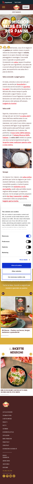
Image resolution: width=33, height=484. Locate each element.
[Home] (17, 7)
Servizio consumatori (6, 456)
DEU (8, 471)
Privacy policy (6, 442)
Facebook (4, 476)
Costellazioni (6, 435)
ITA (3, 471)
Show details (24, 259)
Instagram (7, 476)
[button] (26, 7)
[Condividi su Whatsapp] (9, 47)
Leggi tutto (16, 317)
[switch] (28, 241)
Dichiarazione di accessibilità (10, 449)
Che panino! (5, 429)
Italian (25, 7)
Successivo (30, 293)
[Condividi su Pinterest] (5, 47)
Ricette (4, 425)
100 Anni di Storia (7, 415)
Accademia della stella (8, 432)
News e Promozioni (7, 439)
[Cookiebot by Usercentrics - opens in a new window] (23, 205)
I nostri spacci (6, 464)
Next (30, 354)
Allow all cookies (16, 265)
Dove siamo (5, 468)
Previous (2, 354)
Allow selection (16, 271)
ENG (6, 471)
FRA (11, 471)
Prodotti (5, 422)
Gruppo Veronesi (7, 2)
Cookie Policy (6, 445)
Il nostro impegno (7, 419)
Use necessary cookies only (16, 277)
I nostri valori (18, 2)
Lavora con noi (6, 461)
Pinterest (14, 476)
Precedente (2, 293)
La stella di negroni (7, 412)
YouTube (10, 476)
